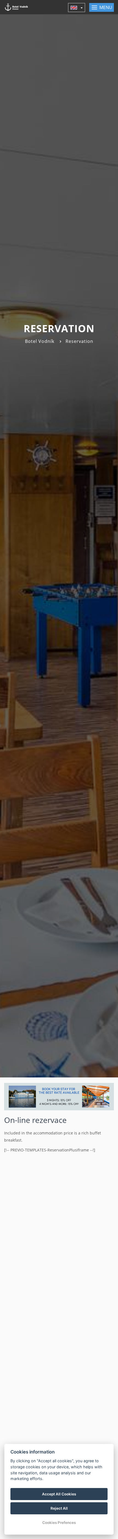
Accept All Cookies (59, 1494)
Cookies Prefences (59, 1522)
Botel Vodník (39, 341)
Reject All (59, 1508)
